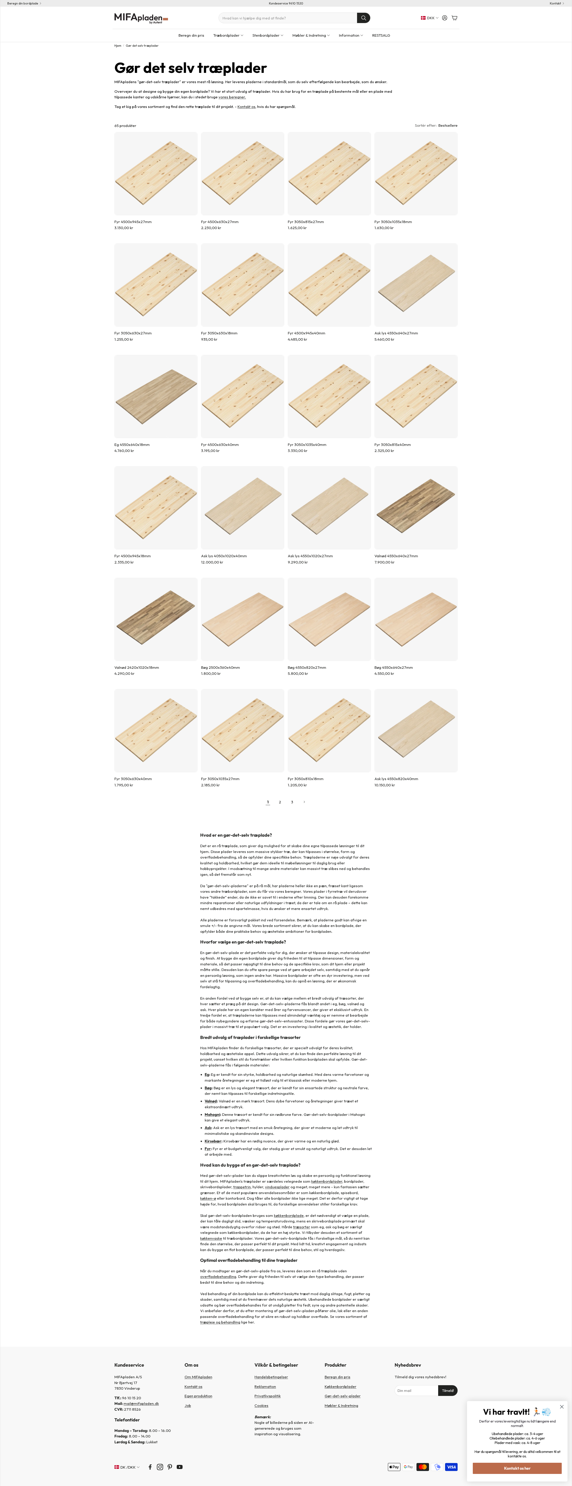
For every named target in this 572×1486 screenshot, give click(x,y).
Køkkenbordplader (340, 1386)
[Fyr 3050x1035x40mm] (329, 396)
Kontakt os (246, 106)
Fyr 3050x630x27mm (133, 333)
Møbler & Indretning (341, 1405)
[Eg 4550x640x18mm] (156, 396)
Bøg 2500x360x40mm (220, 667)
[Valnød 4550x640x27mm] (416, 507)
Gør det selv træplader (142, 46)
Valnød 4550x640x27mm (396, 555)
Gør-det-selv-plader (343, 1395)
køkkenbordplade (289, 1215)
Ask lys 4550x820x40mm (396, 778)
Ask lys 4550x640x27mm (396, 333)
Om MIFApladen (198, 1376)
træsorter (301, 1226)
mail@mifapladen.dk (141, 1403)
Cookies (261, 1405)
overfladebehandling (218, 1276)
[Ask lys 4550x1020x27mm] (329, 507)
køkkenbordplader (326, 1181)
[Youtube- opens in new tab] (180, 1467)
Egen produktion (198, 1395)
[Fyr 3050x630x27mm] (156, 285)
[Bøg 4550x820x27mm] (329, 619)
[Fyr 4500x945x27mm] (156, 173)
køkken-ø (208, 1198)
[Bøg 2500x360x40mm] (242, 619)
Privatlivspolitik (267, 1395)
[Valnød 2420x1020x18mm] (156, 619)
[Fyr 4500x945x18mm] (156, 507)
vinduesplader (277, 1186)
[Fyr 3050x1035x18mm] (416, 173)
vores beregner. (232, 97)
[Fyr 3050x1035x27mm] (242, 730)
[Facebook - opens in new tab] (150, 1467)
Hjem (117, 46)
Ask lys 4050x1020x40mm (224, 555)
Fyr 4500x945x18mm (132, 555)
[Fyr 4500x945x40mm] (329, 285)
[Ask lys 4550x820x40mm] (416, 730)
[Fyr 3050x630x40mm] (156, 730)
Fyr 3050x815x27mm (306, 221)
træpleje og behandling (220, 1322)
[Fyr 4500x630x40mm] (242, 396)
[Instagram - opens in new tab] (160, 1467)
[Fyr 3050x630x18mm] (242, 285)
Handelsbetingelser (271, 1376)
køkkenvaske (211, 1238)
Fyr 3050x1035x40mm (307, 444)
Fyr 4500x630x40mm (220, 444)
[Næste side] (304, 802)
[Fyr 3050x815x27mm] (329, 173)
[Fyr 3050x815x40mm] (416, 396)
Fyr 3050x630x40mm (133, 778)
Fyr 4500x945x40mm (306, 333)
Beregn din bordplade (22, 3)
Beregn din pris (337, 1376)
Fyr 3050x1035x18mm (393, 221)
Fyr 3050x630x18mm (219, 333)
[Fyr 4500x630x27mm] (242, 173)
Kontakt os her (517, 1468)
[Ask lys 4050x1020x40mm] (242, 507)
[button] (294, 18)
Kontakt (555, 3)
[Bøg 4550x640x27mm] (416, 619)
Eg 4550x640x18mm (132, 444)
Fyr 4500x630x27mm (220, 221)
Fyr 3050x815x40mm (392, 444)
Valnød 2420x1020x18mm (136, 667)
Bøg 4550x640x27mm (393, 667)
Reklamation (265, 1386)
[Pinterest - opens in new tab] (170, 1467)
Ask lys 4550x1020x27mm (310, 555)
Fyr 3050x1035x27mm (220, 778)
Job (188, 1405)
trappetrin (242, 1186)
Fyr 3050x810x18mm (306, 778)
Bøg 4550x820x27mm (307, 667)
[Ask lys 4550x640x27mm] (416, 285)
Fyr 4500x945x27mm (133, 221)
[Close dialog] (562, 1407)
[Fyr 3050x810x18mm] (329, 730)
